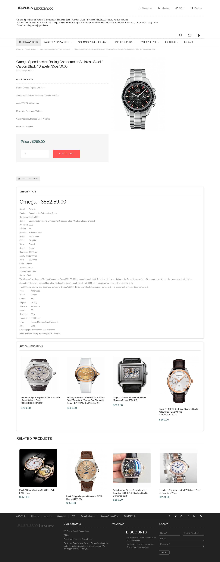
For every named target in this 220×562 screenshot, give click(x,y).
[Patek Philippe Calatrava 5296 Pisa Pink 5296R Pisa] (39, 468)
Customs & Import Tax (109, 516)
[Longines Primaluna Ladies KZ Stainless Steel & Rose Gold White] (180, 468)
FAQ (73, 516)
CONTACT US (129, 516)
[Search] (180, 35)
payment (47, 516)
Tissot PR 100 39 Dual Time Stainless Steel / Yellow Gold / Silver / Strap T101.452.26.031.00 (178, 412)
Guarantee (61, 516)
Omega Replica (30, 49)
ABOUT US (20, 516)
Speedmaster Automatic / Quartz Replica (55, 49)
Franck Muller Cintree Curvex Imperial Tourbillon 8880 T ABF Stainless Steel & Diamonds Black (130, 493)
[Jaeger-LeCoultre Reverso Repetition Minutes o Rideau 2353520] (133, 375)
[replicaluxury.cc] (35, 8)
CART (182, 8)
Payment (198, 8)
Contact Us (147, 8)
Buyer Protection (88, 516)
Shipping (165, 8)
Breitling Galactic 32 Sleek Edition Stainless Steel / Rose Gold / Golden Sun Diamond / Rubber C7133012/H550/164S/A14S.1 (86, 400)
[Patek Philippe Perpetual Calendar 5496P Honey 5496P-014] (86, 471)
